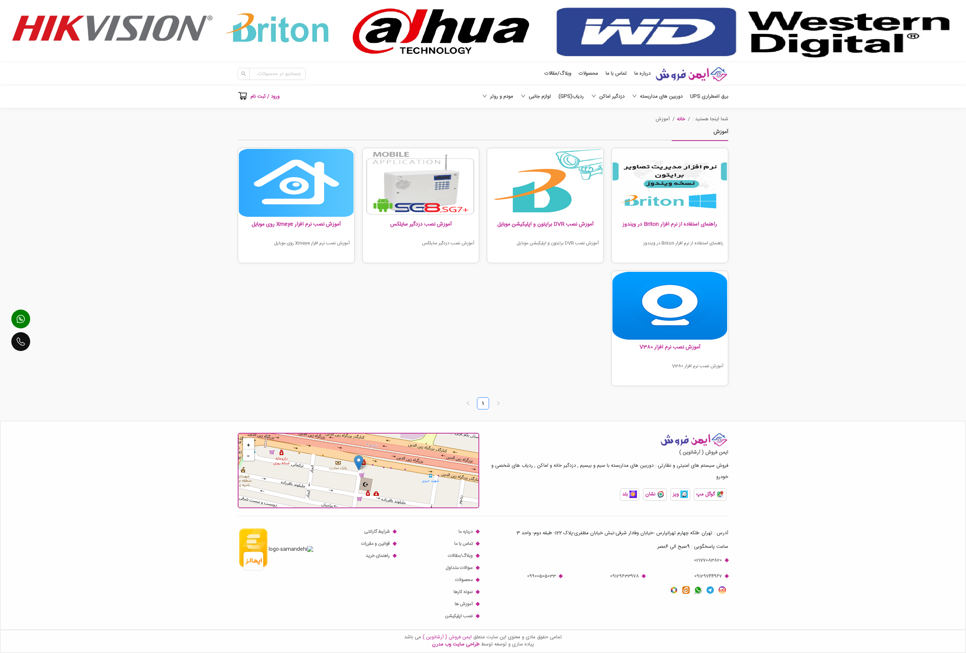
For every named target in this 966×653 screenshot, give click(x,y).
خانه (681, 119)
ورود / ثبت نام (265, 96)
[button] (681, 119)
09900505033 (541, 576)
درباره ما (642, 74)
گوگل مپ (706, 494)
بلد (625, 494)
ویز (676, 494)
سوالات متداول (459, 568)
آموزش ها (464, 604)
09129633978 (624, 576)
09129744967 (708, 576)
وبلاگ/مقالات (558, 74)
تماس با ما (616, 74)
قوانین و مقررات (375, 543)
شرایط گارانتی (377, 531)
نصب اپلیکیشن (459, 616)
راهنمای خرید (378, 555)
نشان (651, 494)
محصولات (588, 74)
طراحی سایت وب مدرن (456, 644)
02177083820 (708, 560)
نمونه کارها (463, 592)
